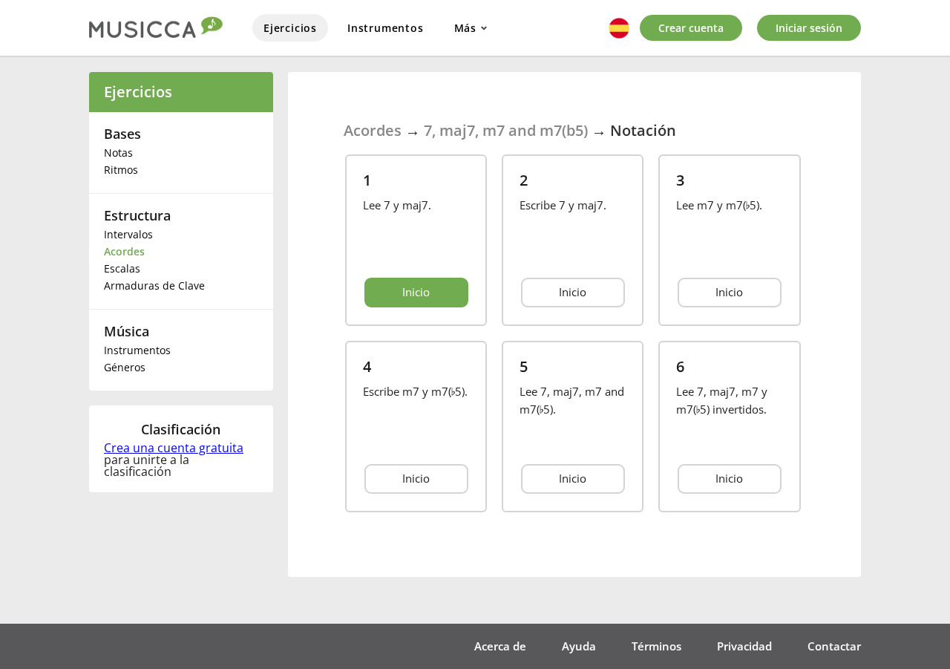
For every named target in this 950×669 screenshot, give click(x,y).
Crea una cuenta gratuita (173, 448)
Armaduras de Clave (154, 285)
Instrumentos (385, 28)
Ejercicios (290, 28)
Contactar (834, 646)
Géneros (124, 367)
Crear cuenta (691, 28)
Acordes (124, 251)
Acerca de (500, 646)
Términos (656, 646)
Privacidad (744, 646)
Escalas (122, 268)
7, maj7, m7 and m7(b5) (506, 130)
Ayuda (579, 646)
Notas (118, 153)
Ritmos (121, 170)
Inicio (416, 291)
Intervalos (128, 234)
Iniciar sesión (809, 28)
